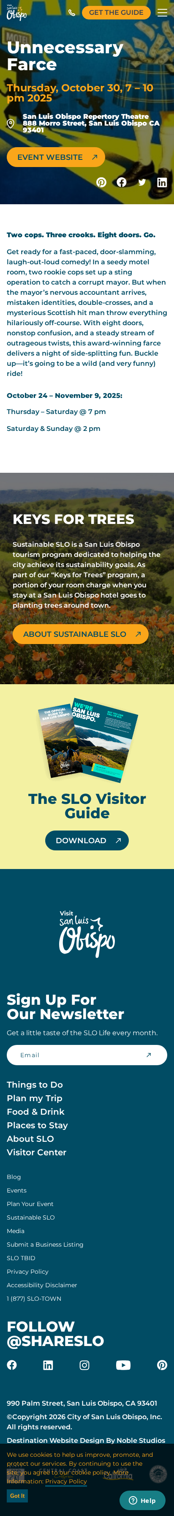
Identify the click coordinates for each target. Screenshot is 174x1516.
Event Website (50, 157)
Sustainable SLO (31, 1217)
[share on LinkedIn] (162, 182)
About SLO (30, 1139)
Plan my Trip (35, 1098)
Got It (17, 1496)
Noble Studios (141, 1440)
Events (17, 1190)
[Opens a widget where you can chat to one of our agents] (142, 1501)
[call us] (71, 12)
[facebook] (12, 1365)
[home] (17, 12)
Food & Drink (36, 1112)
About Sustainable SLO (74, 634)
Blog (14, 1177)
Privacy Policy (28, 1271)
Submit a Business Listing (45, 1244)
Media (15, 1231)
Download (81, 840)
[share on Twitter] (142, 182)
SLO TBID (21, 1258)
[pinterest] (162, 1365)
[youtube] (123, 1365)
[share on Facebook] (122, 182)
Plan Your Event (30, 1204)
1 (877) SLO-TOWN (34, 1298)
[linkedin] (48, 1365)
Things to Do (35, 1085)
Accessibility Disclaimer (42, 1285)
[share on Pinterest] (101, 182)
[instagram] (84, 1365)
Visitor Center (36, 1152)
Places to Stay (37, 1125)
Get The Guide (116, 12)
